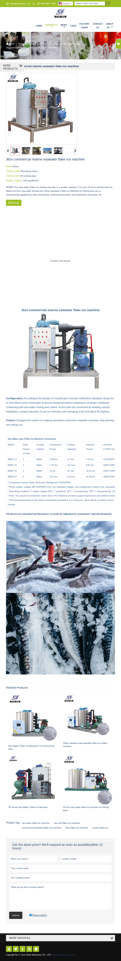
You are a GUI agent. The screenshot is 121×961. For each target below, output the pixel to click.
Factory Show (84, 26)
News (64, 25)
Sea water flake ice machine (67, 44)
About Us (110, 26)
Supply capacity (14, 180)
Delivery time (13, 175)
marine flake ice (100, 827)
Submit (15, 915)
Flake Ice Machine (40, 44)
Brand (9, 166)
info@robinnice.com (20, 3)
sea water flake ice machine (36, 823)
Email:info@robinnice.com (63, 955)
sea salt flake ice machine (67, 823)
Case (73, 26)
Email (13, 202)
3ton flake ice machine (77, 827)
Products (52, 25)
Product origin (13, 171)
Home (39, 26)
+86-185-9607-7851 (46, 3)
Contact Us (98, 26)
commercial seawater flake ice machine (41, 827)
